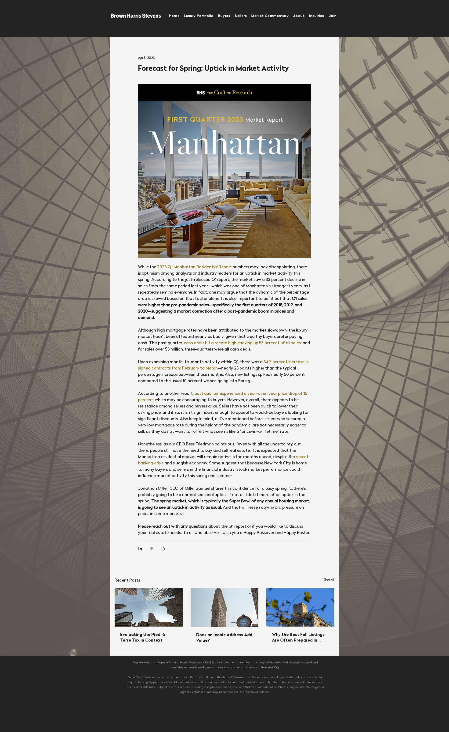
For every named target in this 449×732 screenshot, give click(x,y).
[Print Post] (163, 548)
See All (329, 580)
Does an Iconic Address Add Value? (224, 638)
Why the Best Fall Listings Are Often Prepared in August (298, 638)
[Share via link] (151, 548)
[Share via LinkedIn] (140, 548)
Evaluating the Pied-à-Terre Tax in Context (143, 638)
